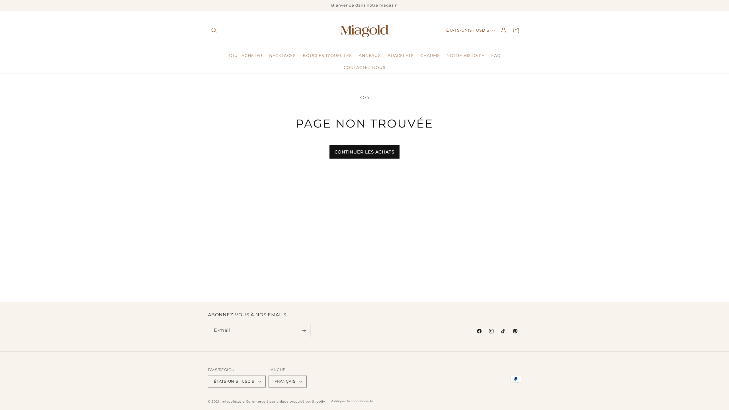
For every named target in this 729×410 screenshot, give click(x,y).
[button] (214, 30)
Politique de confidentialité (352, 401)
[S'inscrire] (304, 330)
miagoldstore (233, 401)
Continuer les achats (364, 152)
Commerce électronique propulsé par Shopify (285, 401)
